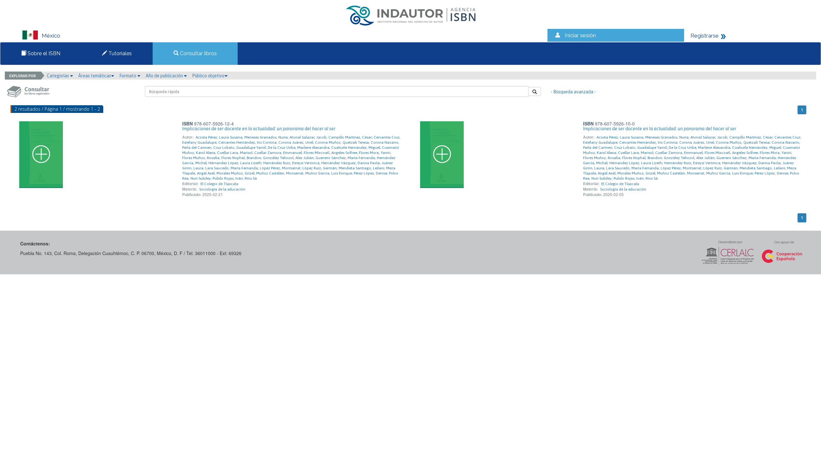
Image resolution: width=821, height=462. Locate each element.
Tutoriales (119, 53)
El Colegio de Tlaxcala (219, 184)
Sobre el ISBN (43, 53)
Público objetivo (208, 75)
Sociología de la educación (222, 189)
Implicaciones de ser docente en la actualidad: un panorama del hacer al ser (258, 128)
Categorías (58, 75)
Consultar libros (198, 53)
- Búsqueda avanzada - (573, 91)
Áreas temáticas (94, 75)
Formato (128, 75)
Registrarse (704, 35)
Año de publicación (165, 75)
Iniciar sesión (580, 35)
